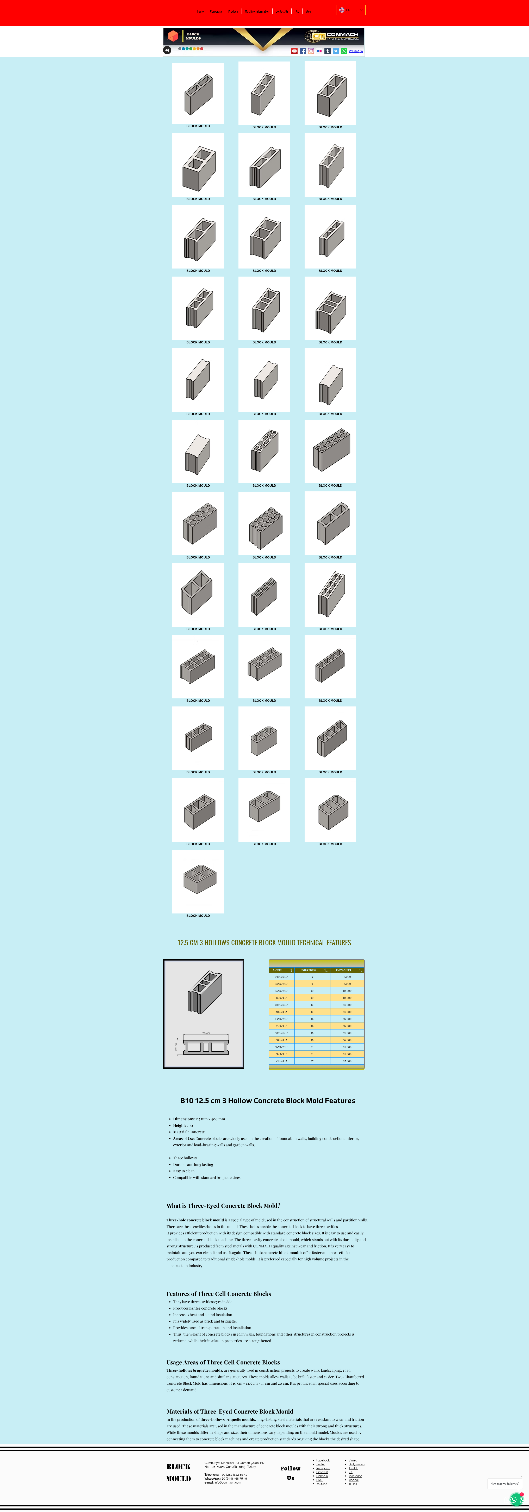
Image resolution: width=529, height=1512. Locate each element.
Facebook (323, 1460)
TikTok (353, 1484)
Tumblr (353, 1468)
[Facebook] (303, 51)
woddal (354, 1480)
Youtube (321, 1484)
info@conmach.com (223, 1482)
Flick (319, 1480)
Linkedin (322, 1476)
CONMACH (263, 1245)
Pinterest (322, 1472)
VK (351, 1472)
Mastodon (355, 1476)
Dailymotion (357, 1464)
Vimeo (353, 1460)
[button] (216, 11)
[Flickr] (319, 51)
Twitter (320, 1464)
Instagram (323, 1468)
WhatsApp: (212, 1478)
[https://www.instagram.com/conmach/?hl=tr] (311, 51)
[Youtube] (294, 51)
